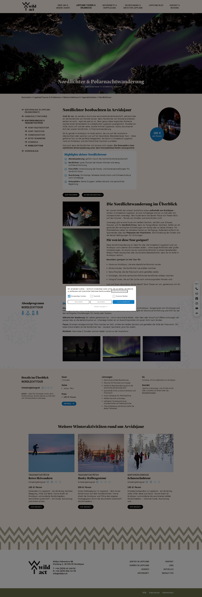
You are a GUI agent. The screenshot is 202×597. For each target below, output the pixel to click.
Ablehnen (101, 302)
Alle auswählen (123, 302)
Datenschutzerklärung (119, 291)
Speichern (79, 302)
